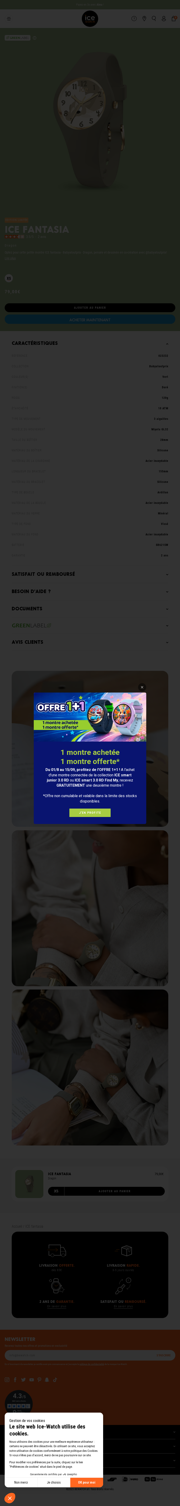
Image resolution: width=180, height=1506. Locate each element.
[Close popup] (142, 687)
